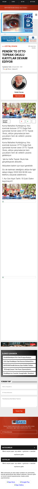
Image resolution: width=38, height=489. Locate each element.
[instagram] (17, 442)
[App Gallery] (19, 484)
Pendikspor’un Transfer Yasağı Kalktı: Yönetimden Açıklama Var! (19, 373)
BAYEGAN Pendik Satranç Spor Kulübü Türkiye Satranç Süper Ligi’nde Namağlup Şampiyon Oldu (19, 365)
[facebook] (8, 442)
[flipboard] (25, 442)
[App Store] (10, 481)
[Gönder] (35, 432)
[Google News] (10, 69)
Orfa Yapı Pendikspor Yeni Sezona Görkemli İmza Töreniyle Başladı (19, 361)
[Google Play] (25, 481)
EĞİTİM (8, 46)
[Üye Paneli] (35, 7)
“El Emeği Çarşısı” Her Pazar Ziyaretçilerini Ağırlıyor (17, 369)
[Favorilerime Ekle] (34, 121)
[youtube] (21, 442)
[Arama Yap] (32, 7)
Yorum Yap (19, 411)
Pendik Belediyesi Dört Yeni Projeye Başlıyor (17, 357)
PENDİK (14, 46)
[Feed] (30, 442)
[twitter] (12, 442)
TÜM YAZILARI (19, 96)
